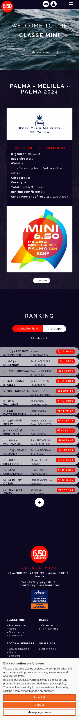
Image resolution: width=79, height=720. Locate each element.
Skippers (14, 655)
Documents (16, 632)
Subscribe (15, 635)
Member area (40, 52)
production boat (27, 328)
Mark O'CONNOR (41, 420)
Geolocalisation (19, 649)
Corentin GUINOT (41, 371)
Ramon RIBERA (40, 450)
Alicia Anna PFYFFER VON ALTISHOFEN (39, 404)
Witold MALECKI (40, 444)
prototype (55, 328)
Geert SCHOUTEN (41, 424)
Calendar (47, 625)
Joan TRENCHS (40, 440)
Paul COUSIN (38, 365)
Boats (12, 652)
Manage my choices (40, 712)
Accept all (39, 697)
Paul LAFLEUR (39, 361)
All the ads (48, 649)
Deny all (40, 704)
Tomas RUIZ (38, 390)
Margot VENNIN (40, 479)
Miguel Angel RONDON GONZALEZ (39, 464)
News (12, 628)
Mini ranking (50, 628)
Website (42, 280)
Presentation (17, 625)
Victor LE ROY (39, 381)
